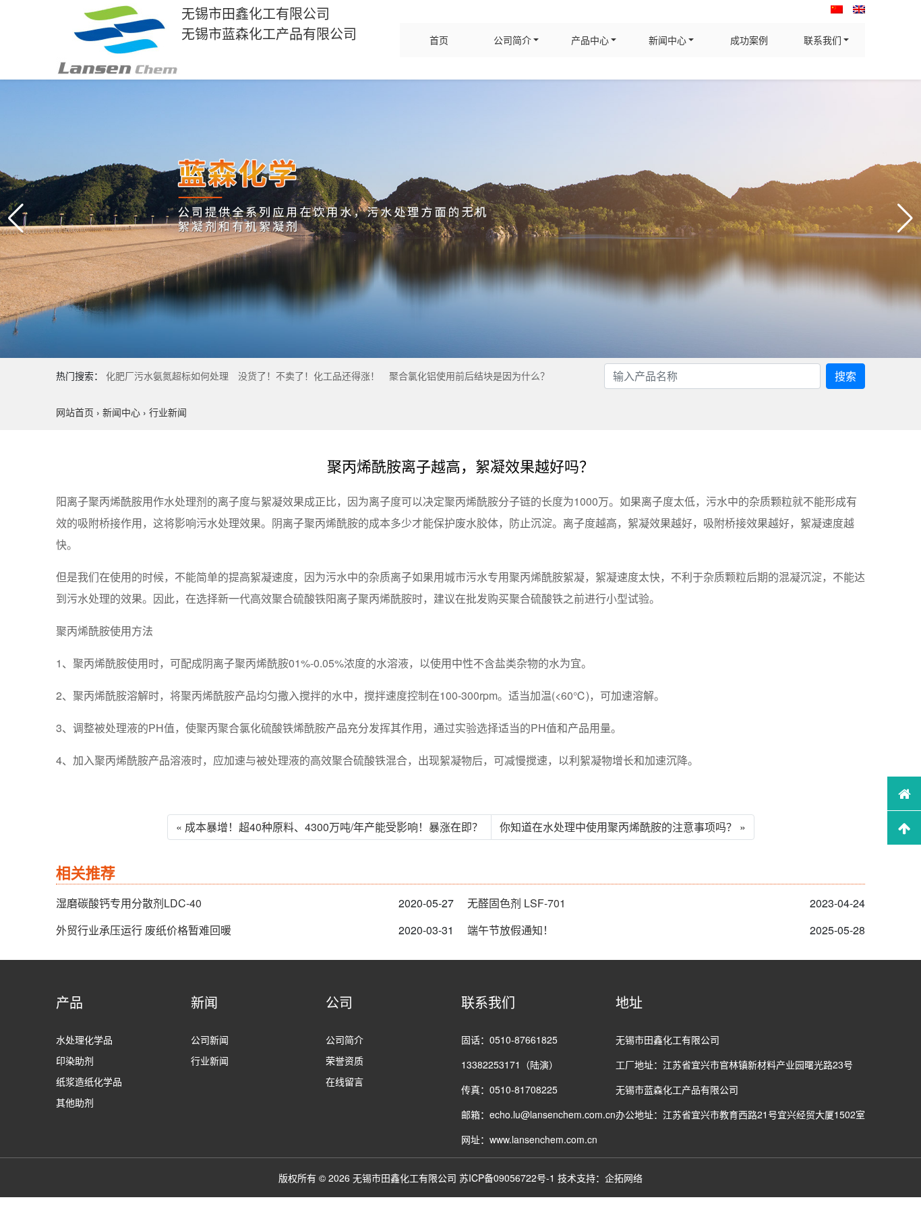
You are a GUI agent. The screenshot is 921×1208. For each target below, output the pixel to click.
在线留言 (344, 1081)
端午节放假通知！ (510, 930)
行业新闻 (210, 1060)
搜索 (845, 376)
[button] (16, 218)
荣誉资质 (344, 1060)
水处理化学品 (84, 1039)
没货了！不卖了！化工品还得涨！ (309, 375)
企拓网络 (624, 1177)
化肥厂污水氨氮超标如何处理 (167, 375)
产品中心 (590, 40)
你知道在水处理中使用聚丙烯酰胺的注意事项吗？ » (623, 827)
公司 (339, 1002)
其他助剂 (75, 1102)
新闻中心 (667, 40)
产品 (69, 1002)
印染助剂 (75, 1060)
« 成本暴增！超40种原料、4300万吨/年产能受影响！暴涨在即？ (329, 827)
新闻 (204, 1002)
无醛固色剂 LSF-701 (516, 903)
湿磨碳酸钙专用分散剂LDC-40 (129, 903)
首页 (438, 40)
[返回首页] (904, 793)
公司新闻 (210, 1039)
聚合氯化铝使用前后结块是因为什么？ (469, 375)
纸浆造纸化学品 (89, 1081)
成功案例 (749, 40)
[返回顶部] (904, 828)
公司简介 (512, 40)
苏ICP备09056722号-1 (507, 1177)
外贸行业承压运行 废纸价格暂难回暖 (143, 930)
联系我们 (822, 40)
